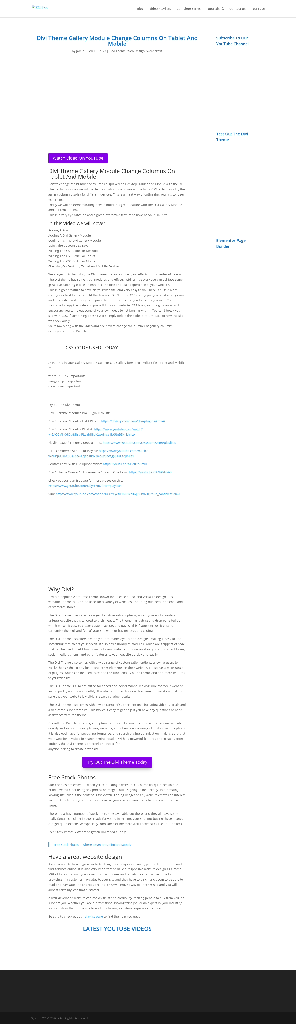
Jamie (80, 51)
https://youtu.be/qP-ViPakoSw (150, 472)
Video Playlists (160, 9)
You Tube (258, 9)
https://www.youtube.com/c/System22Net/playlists (139, 443)
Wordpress (154, 51)
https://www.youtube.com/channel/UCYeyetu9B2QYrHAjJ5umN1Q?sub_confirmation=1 (118, 494)
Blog (140, 9)
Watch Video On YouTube (78, 158)
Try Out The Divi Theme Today (117, 762)
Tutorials (213, 9)
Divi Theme (117, 51)
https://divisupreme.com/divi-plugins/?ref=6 (133, 421)
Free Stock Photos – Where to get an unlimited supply (92, 845)
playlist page (94, 916)
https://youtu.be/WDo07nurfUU (125, 464)
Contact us (237, 9)
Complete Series (189, 9)
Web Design (136, 51)
